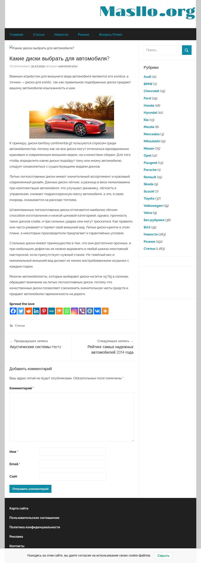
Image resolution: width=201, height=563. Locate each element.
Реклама (16, 536)
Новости (61, 34)
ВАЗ (147, 227)
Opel (147, 155)
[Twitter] (20, 311)
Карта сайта (18, 508)
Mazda (149, 127)
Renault (150, 177)
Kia (146, 120)
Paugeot (150, 163)
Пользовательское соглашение (34, 518)
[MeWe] (51, 311)
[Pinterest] (43, 311)
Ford (147, 98)
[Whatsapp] (66, 311)
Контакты (16, 546)
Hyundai (150, 112)
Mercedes (152, 134)
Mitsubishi (152, 141)
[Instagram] (74, 311)
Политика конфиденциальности (34, 527)
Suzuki (149, 191)
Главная (16, 34)
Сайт (13, 476)
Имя (13, 452)
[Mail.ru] (89, 311)
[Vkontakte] (97, 311)
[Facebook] (13, 311)
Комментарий (21, 388)
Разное (83, 34)
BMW (148, 84)
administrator (68, 66)
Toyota (149, 198)
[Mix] (59, 311)
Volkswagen (153, 206)
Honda (149, 105)
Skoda (148, 184)
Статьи (38, 34)
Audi (147, 77)
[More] (105, 311)
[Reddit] (28, 311)
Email (14, 464)
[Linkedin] (36, 311)
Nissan (149, 148)
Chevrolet (151, 91)
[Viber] (82, 311)
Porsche (150, 170)
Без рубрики (154, 220)
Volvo (148, 213)
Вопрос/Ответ (110, 34)
